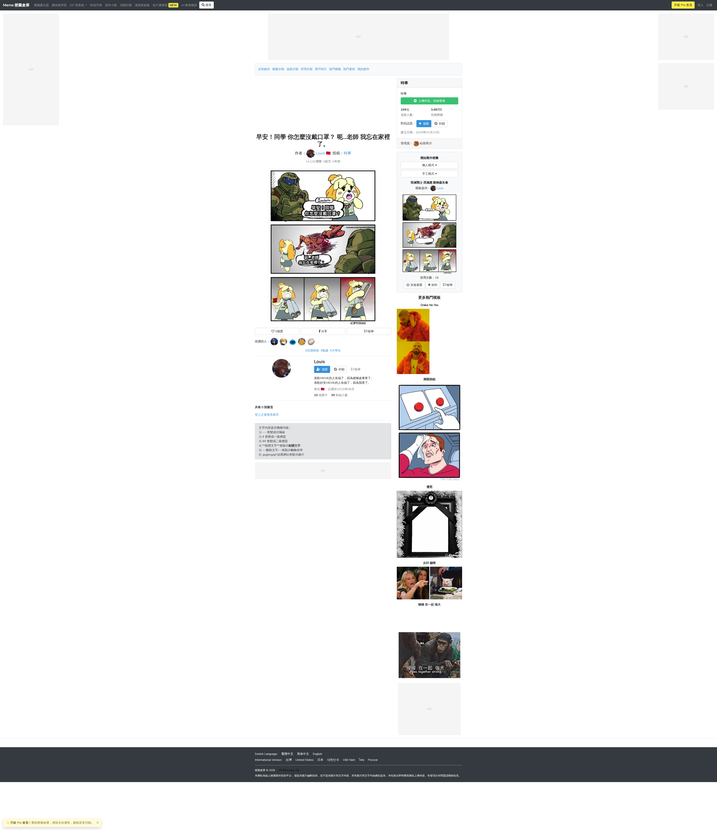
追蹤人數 (407, 115)
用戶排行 (321, 69)
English (317, 754)
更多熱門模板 (429, 297)
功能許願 (126, 5)
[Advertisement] (323, 104)
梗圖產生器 (41, 5)
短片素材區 (165, 5)
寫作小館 (111, 5)
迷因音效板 (142, 5)
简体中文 (303, 754)
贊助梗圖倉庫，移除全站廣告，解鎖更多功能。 (50, 823)
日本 (320, 760)
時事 (347, 153)
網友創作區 (59, 5)
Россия (373, 760)
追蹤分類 (292, 69)
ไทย (361, 760)
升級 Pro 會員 (683, 5)
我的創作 (363, 69)
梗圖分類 (278, 69)
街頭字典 (96, 5)
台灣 (289, 760)
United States (304, 760)
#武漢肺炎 (312, 351)
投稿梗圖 (437, 115)
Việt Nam (349, 760)
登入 (701, 5)
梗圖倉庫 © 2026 (265, 770)
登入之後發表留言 (267, 415)
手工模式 (429, 174)
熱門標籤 (335, 69)
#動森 (324, 351)
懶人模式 (429, 165)
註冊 (710, 5)
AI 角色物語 (189, 5)
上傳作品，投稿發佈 (431, 101)
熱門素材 (349, 69)
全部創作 (264, 69)
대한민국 (333, 760)
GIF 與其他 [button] (77, 5)
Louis (320, 153)
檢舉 (370, 331)
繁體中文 (287, 754)
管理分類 (307, 69)
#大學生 (335, 351)
